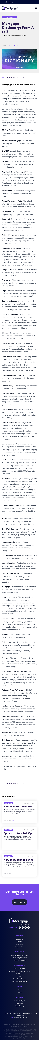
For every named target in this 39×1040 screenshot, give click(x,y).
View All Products (19, 969)
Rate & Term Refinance (19, 981)
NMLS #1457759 (27, 1036)
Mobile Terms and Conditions (28, 1024)
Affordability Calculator (19, 958)
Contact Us (19, 939)
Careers (19, 942)
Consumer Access (24, 1026)
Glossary (19, 992)
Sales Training (19, 1006)
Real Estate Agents (19, 1001)
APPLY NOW (19, 902)
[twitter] (14, 45)
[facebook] (11, 45)
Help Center (19, 944)
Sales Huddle (19, 1003)
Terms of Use (16, 1024)
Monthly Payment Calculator (19, 955)
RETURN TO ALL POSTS (14, 78)
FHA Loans (19, 974)
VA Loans (19, 976)
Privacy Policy (6, 1024)
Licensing (15, 1026)
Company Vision (19, 947)
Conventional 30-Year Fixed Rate (19, 971)
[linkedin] (17, 45)
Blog (19, 990)
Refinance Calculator (19, 960)
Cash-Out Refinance (19, 979)
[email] (8, 46)
